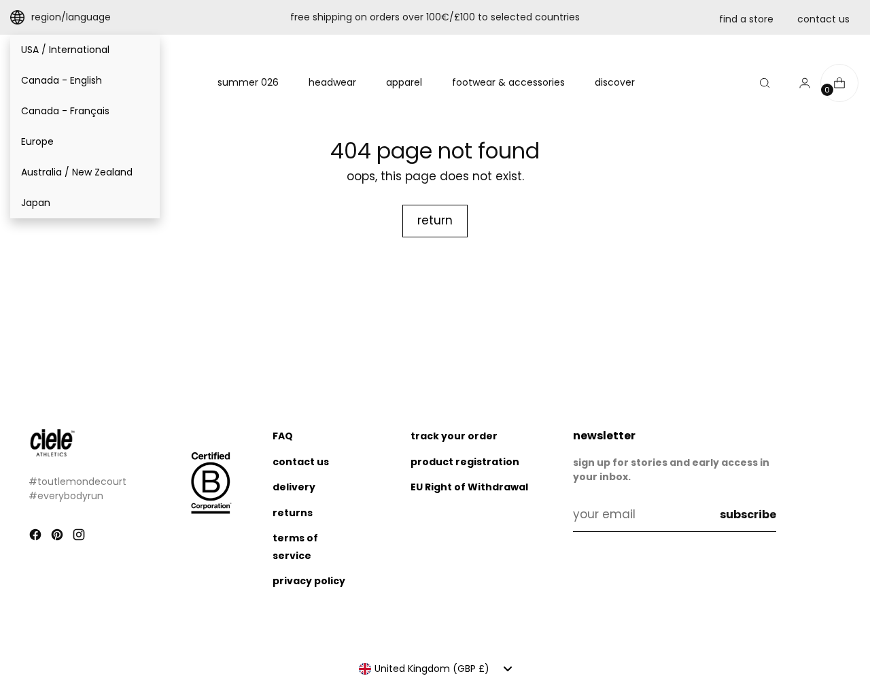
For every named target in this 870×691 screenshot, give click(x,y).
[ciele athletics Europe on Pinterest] (58, 537)
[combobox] (435, 668)
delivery (294, 487)
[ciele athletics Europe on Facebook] (37, 537)
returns (293, 513)
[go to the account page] (799, 83)
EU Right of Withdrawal (469, 487)
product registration (465, 462)
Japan (35, 202)
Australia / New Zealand (77, 172)
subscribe (748, 514)
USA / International (65, 49)
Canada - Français (65, 111)
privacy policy (309, 581)
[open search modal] (764, 83)
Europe (37, 141)
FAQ (283, 436)
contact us (823, 19)
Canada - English (61, 80)
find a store (746, 19)
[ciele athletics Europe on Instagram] (80, 537)
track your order (454, 436)
